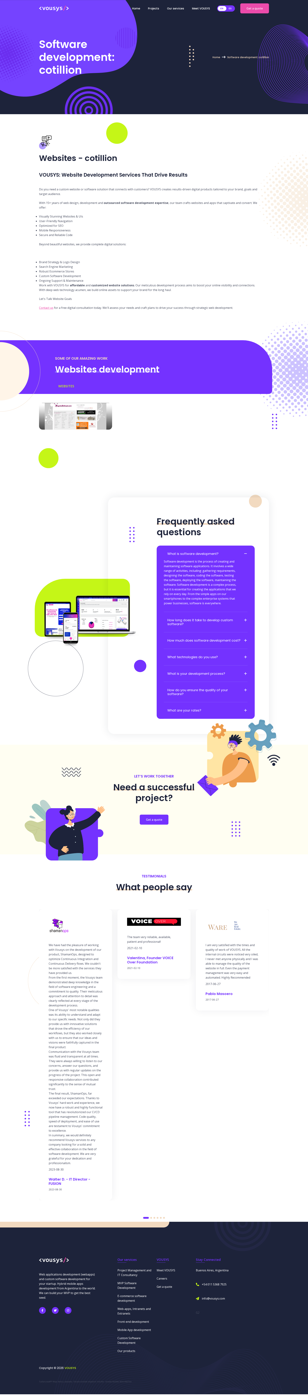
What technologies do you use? (192, 657)
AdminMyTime (126, 1381)
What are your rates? (184, 710)
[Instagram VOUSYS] (68, 1310)
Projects (153, 8)
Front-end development (133, 1322)
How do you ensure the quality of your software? (197, 692)
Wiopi (55, 1381)
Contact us (46, 308)
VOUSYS (70, 1368)
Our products (126, 1351)
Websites (66, 386)
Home (136, 8)
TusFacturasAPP (45, 1381)
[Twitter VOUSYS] (55, 1310)
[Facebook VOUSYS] (42, 1310)
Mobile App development (134, 1330)
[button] (146, 1218)
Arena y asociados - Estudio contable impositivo (77, 1381)
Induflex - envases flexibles (108, 1381)
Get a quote (255, 8)
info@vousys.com (213, 1298)
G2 (197, 1313)
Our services (175, 8)
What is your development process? (196, 674)
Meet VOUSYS (201, 8)
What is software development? (193, 554)
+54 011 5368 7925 (214, 1284)
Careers (162, 1278)
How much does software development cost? (203, 640)
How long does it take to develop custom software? (200, 622)
